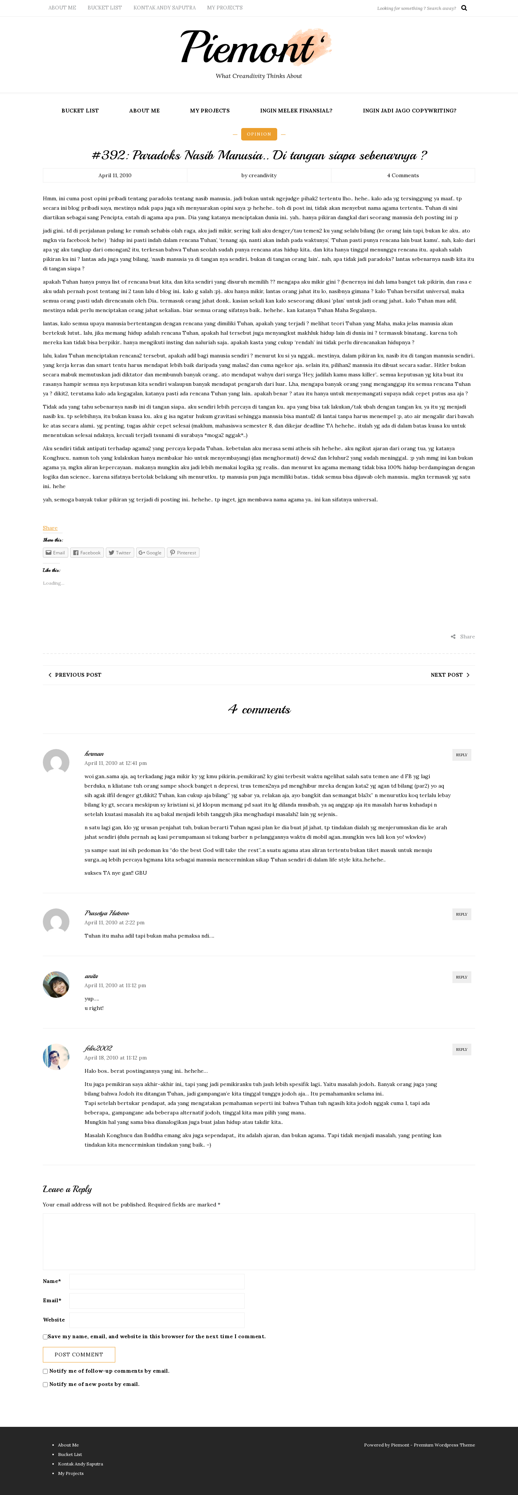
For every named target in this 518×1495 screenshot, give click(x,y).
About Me (62, 8)
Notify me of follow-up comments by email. (109, 1370)
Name (52, 1281)
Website (54, 1319)
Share (50, 527)
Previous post (78, 674)
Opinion (259, 134)
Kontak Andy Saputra (164, 8)
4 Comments (403, 175)
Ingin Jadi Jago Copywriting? (410, 110)
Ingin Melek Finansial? (296, 110)
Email (52, 1300)
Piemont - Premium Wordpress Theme (433, 1445)
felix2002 (98, 1048)
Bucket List (105, 8)
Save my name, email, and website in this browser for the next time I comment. (157, 1336)
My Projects (225, 8)
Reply (462, 754)
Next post (447, 674)
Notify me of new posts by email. (94, 1384)
